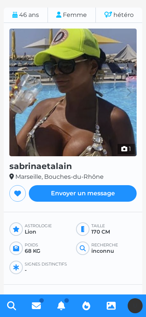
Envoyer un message (83, 193)
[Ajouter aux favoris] (17, 193)
